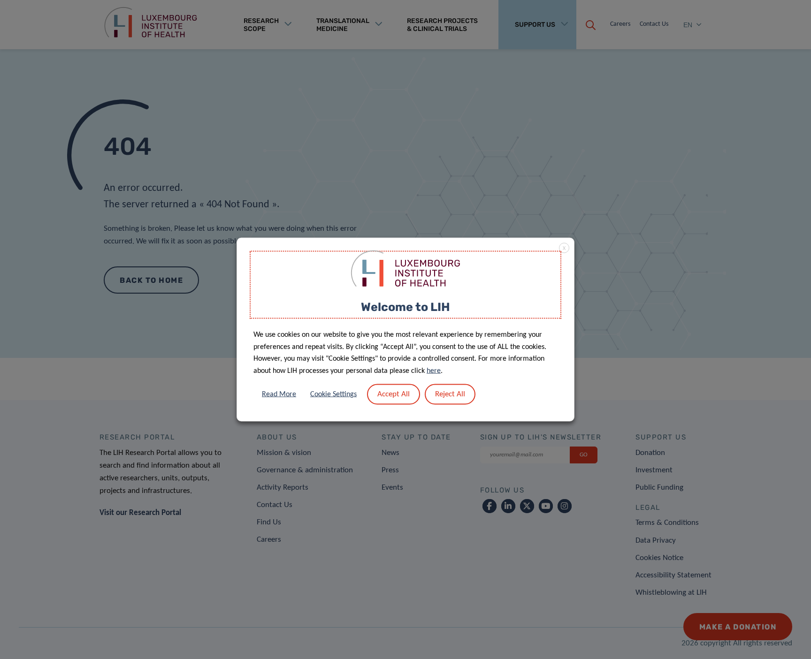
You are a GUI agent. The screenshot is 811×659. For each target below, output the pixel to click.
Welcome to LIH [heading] (405, 306)
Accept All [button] (393, 394)
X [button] (564, 248)
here (434, 370)
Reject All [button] (450, 394)
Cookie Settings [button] (333, 394)
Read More (279, 394)
